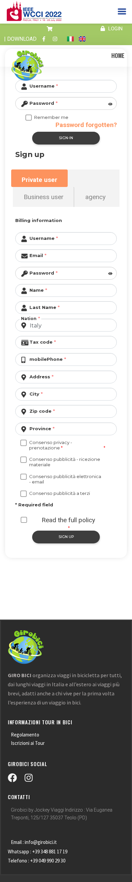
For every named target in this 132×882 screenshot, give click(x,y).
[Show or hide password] (109, 104)
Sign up (66, 537)
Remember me (51, 117)
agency (95, 197)
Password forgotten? (86, 125)
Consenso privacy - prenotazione (50, 445)
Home (118, 55)
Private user (39, 180)
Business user (44, 197)
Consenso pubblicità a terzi (59, 493)
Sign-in (66, 138)
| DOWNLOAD (20, 39)
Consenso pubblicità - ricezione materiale (64, 461)
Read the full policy (68, 520)
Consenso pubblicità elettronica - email (65, 479)
